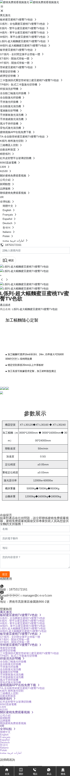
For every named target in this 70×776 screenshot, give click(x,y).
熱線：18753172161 (13, 589)
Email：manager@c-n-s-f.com (26, 595)
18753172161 (13, 244)
